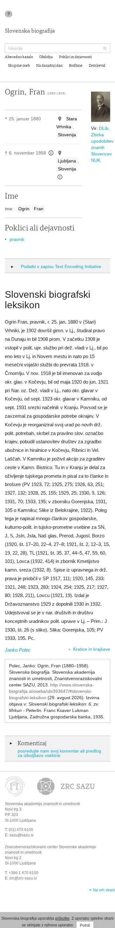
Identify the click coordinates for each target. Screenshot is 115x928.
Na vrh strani (104, 890)
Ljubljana (67, 160)
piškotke (62, 918)
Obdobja (46, 57)
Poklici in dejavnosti (75, 57)
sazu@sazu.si (21, 835)
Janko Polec (18, 650)
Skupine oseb (19, 66)
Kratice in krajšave (91, 649)
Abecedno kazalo (19, 57)
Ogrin (23, 208)
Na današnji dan (49, 66)
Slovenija (67, 134)
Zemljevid (97, 66)
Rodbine (75, 66)
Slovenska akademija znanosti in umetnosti (42, 804)
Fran (38, 208)
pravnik (17, 239)
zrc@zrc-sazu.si (23, 878)
